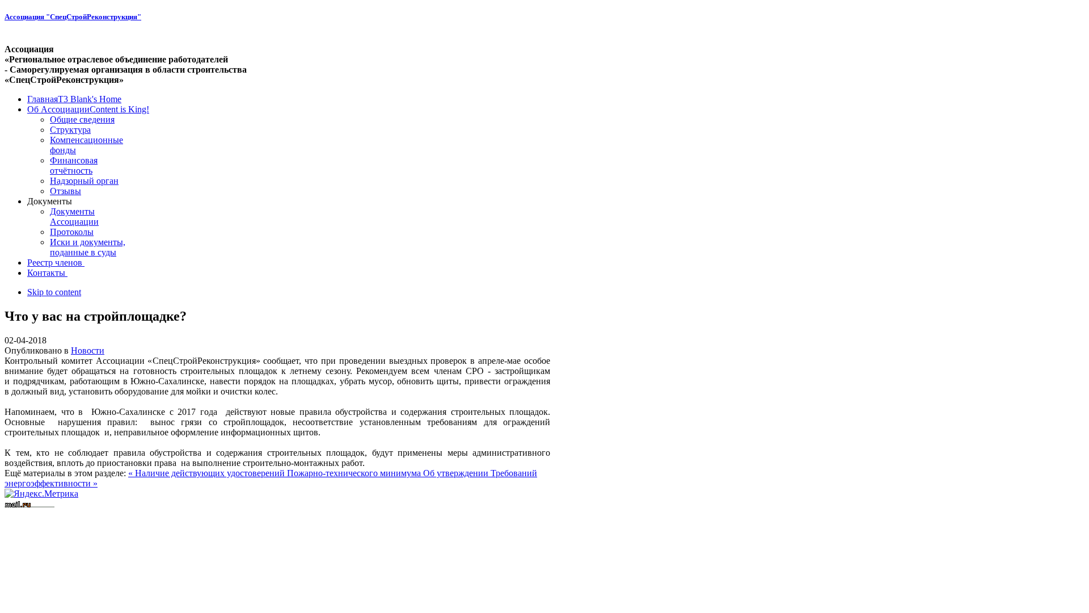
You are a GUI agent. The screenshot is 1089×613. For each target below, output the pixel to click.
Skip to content (54, 292)
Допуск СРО (98, 514)
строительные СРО (164, 514)
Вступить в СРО (37, 514)
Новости (87, 350)
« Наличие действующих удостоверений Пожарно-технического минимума (275, 473)
